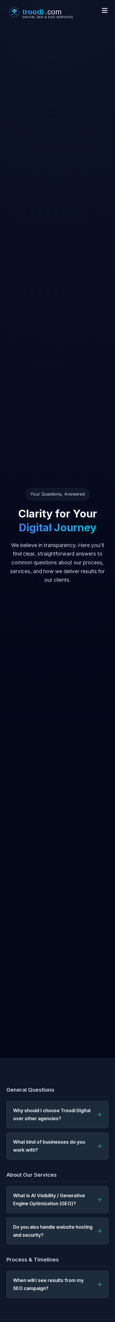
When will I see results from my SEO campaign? (48, 1284)
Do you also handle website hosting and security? (53, 1231)
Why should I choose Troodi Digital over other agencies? (51, 1114)
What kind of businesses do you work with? (49, 1146)
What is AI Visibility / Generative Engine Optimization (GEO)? (49, 1199)
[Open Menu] (105, 10)
